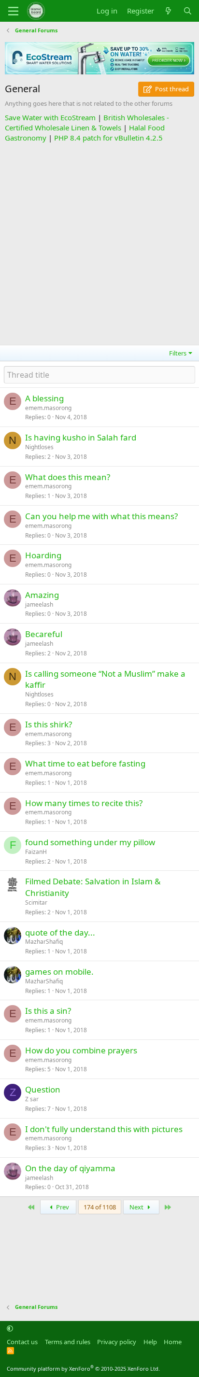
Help (150, 1341)
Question (42, 1089)
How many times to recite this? (83, 803)
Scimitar (36, 902)
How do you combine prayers (81, 1050)
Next (137, 1207)
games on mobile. (59, 971)
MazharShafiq (44, 941)
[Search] (187, 11)
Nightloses (39, 447)
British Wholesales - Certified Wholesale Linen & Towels (87, 122)
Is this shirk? (48, 724)
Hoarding (43, 555)
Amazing (42, 594)
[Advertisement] (99, 242)
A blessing (44, 398)
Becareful (43, 633)
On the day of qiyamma (70, 1168)
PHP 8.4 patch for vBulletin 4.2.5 (108, 137)
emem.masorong (48, 408)
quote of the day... (60, 932)
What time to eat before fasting (85, 763)
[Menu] (13, 11)
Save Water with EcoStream (50, 117)
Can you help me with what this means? (101, 516)
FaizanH (36, 852)
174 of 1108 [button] (100, 1207)
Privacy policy (116, 1341)
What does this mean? (67, 477)
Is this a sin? (48, 1010)
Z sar (32, 1099)
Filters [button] (177, 353)
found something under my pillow (90, 842)
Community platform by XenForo (83, 1368)
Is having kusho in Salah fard (80, 437)
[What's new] (168, 11)
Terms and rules (67, 1341)
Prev (62, 1207)
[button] (10, 1328)
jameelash (39, 604)
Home (173, 1341)
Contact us (22, 1341)
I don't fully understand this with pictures (104, 1129)
